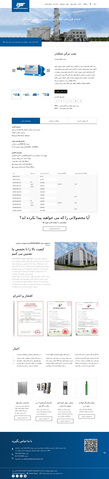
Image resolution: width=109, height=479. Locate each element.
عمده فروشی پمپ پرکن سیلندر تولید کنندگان (51, 473)
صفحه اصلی (48, 4)
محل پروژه (73, 4)
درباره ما (55, 4)
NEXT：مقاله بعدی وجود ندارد (63, 108)
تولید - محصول (64, 4)
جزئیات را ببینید (22, 418)
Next (48, 70)
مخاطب (85, 4)
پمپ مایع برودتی (19, 42)
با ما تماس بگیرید (61, 91)
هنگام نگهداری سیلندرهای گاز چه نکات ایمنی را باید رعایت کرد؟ (84, 354)
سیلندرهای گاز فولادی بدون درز (87, 404)
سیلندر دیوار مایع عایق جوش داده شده (65, 404)
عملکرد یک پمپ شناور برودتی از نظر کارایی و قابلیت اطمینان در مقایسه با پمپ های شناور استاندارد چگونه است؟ (55, 354)
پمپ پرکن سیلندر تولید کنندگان (34, 261)
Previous (13, 70)
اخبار (79, 4)
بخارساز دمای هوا (22, 403)
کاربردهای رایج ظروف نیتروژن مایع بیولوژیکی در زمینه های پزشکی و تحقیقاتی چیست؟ (26, 354)
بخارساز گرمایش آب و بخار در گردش (44, 404)
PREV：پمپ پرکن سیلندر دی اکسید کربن (66, 106)
